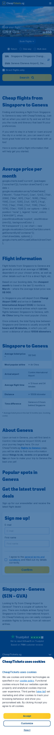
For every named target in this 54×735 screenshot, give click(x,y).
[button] (27, 730)
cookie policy (27, 680)
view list (41, 691)
